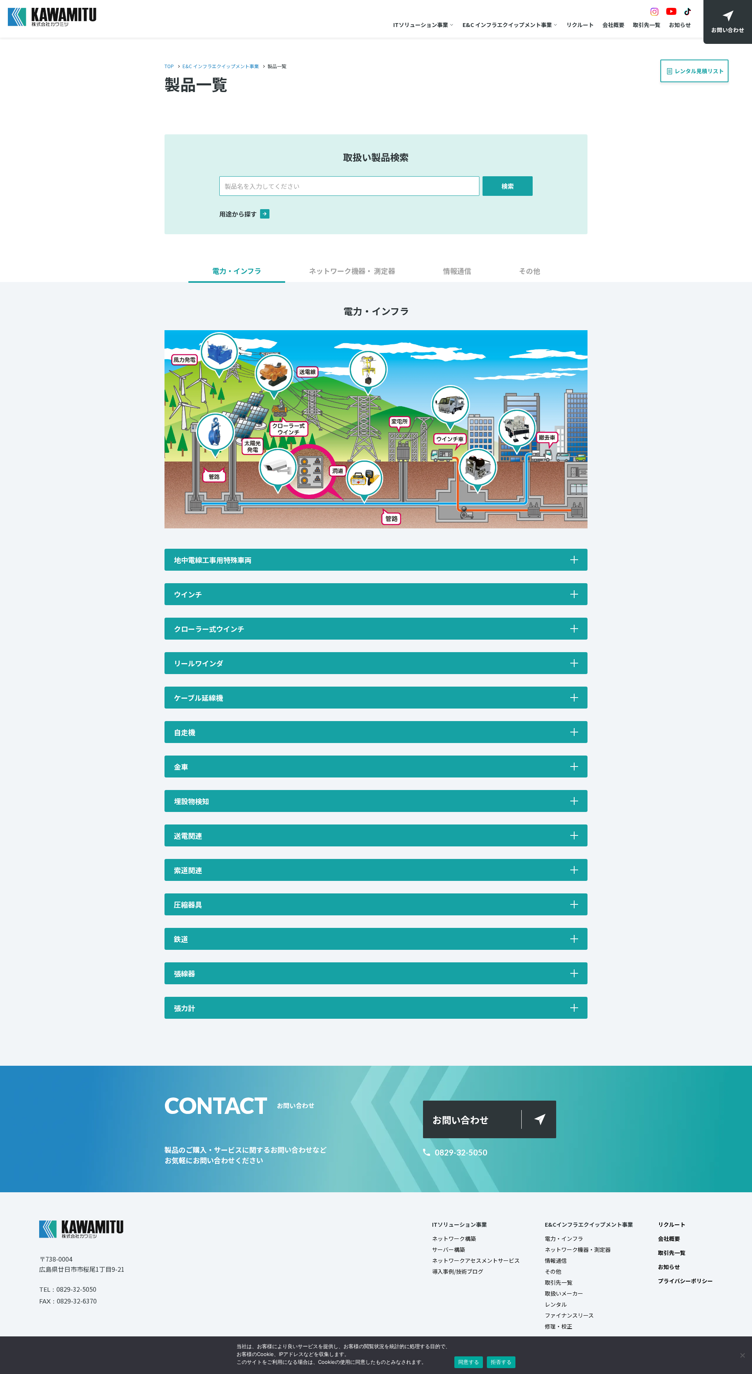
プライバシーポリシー (685, 1281)
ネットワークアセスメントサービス (476, 1260)
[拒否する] (742, 1355)
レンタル (556, 1304)
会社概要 (613, 25)
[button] (236, 274)
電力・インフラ (564, 1238)
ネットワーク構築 (454, 1238)
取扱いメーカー (564, 1293)
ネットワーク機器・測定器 (578, 1249)
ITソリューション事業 (420, 25)
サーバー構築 (448, 1249)
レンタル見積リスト (701, 67)
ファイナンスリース (569, 1315)
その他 (553, 1271)
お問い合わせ (460, 1119)
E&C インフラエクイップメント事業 (507, 25)
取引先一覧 (646, 25)
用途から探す (238, 214)
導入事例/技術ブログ (457, 1271)
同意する (468, 1362)
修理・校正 (558, 1326)
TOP (169, 66)
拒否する (501, 1362)
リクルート (580, 25)
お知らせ (680, 25)
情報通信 (556, 1260)
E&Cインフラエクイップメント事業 (589, 1224)
